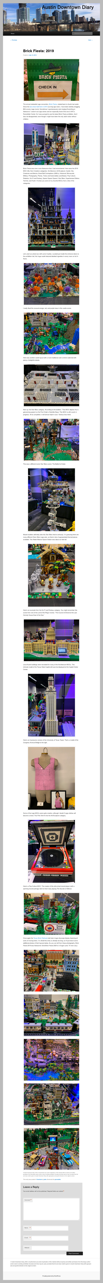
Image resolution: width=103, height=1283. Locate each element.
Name (28, 1227)
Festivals (39, 1179)
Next (90, 40)
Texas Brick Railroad (40, 938)
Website (27, 1248)
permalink (58, 1179)
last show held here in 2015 (38, 107)
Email (28, 1237)
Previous (13, 40)
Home (12, 33)
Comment (28, 1200)
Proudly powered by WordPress (51, 1276)
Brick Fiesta (53, 104)
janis (45, 1179)
